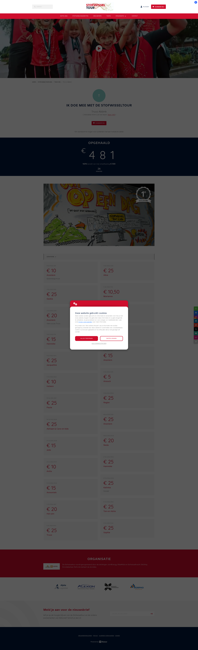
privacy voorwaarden (85, 322)
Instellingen (111, 338)
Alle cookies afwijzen (99, 343)
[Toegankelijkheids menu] (195, 2)
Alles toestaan (86, 338)
